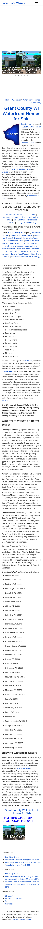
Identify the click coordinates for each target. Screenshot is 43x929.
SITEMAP (9, 896)
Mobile (35, 217)
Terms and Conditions (22, 919)
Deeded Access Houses (13, 240)
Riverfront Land (8, 248)
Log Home (26, 217)
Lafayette (5, 172)
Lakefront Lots (31, 246)
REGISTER (5, 401)
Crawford (14, 169)
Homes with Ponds (30, 238)
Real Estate (10, 214)
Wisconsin (16, 100)
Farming (8, 220)
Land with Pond (11, 251)
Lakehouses (15, 235)
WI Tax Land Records (13, 898)
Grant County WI (15, 233)
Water (17, 217)
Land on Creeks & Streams (28, 248)
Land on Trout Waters (20, 254)
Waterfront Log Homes (19, 243)
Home (7, 100)
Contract (8, 904)
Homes (37, 100)
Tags (7, 901)
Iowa (29, 169)
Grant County (35, 102)
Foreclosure (32, 220)
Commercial (8, 217)
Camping (11, 222)
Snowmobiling (30, 222)
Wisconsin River (27, 142)
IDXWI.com (29, 361)
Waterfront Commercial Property (25, 256)
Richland (22, 169)
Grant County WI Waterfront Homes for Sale (21, 113)
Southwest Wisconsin (32, 127)
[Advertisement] (21, 28)
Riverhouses (27, 235)
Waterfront (27, 100)
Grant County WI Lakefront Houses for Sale (21, 811)
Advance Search (7, 371)
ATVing (19, 222)
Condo (33, 214)
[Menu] (36, 3)
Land (26, 214)
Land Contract (19, 220)
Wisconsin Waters (14, 3)
